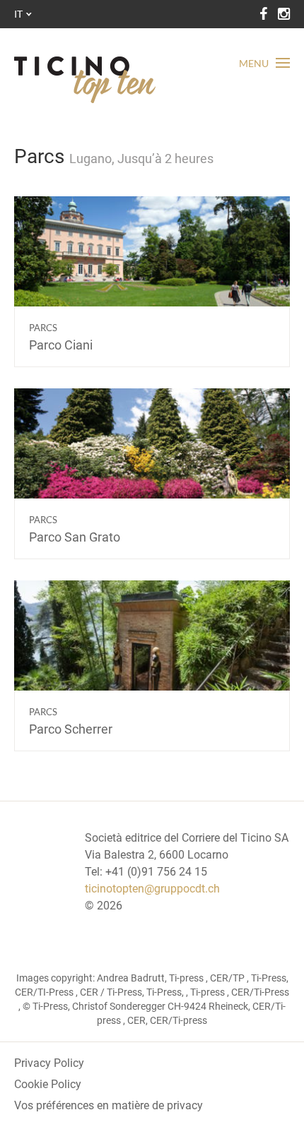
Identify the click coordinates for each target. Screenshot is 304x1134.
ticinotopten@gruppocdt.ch (152, 888)
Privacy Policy (49, 1063)
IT (18, 14)
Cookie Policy (47, 1084)
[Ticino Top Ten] (85, 79)
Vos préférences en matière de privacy (108, 1105)
